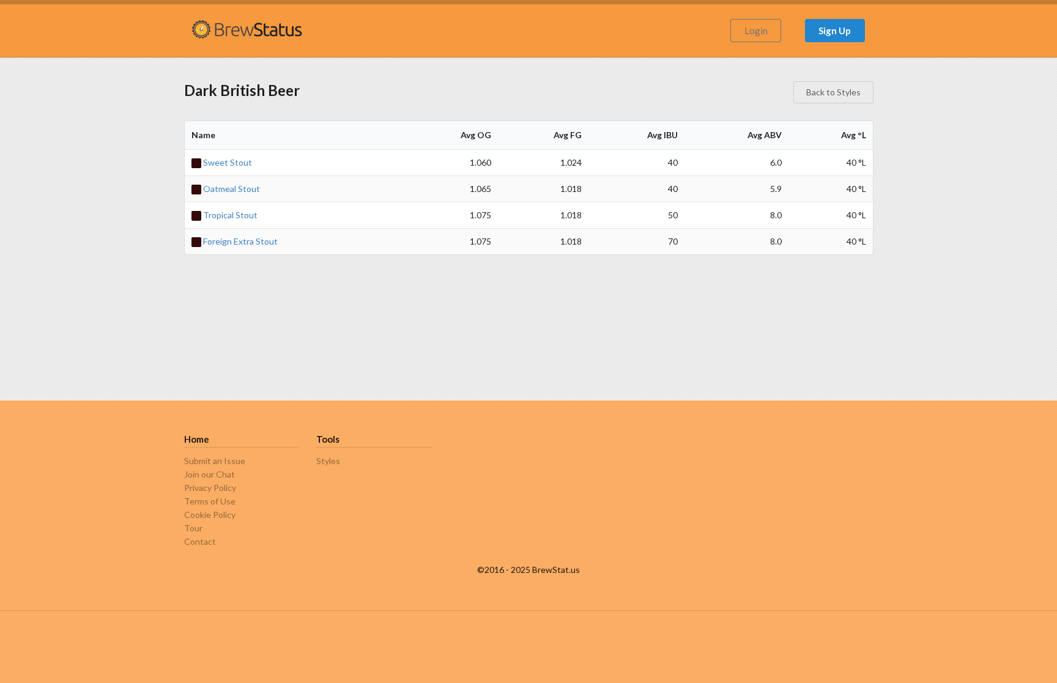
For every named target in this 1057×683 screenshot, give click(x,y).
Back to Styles (833, 92)
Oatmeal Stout (230, 188)
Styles (328, 461)
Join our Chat (209, 474)
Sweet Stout (226, 162)
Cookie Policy (210, 514)
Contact (200, 541)
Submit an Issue (214, 461)
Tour (193, 528)
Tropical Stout (229, 215)
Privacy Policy (210, 487)
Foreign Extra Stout (239, 241)
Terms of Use (210, 501)
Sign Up (834, 30)
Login (756, 30)
